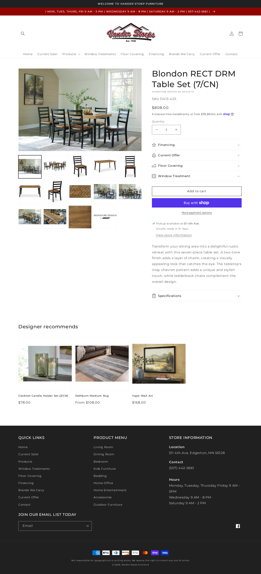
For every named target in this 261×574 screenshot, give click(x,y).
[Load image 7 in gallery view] (54, 191)
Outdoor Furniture (108, 504)
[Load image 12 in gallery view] (54, 217)
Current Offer (28, 497)
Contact (24, 504)
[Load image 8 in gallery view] (80, 191)
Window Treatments (34, 469)
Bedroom (101, 461)
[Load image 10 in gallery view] (130, 191)
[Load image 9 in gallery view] (105, 191)
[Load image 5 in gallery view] (130, 166)
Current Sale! (28, 454)
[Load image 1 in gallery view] (29, 166)
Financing (26, 483)
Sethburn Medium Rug (92, 395)
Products (25, 461)
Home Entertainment (110, 490)
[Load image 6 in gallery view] (29, 191)
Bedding (100, 476)
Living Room (103, 447)
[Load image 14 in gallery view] (105, 217)
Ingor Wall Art (142, 395)
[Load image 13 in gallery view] (80, 217)
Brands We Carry (31, 490)
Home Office (103, 483)
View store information (174, 235)
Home (23, 447)
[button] (22, 33)
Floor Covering (29, 476)
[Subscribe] (87, 526)
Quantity (158, 121)
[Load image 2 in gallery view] (54, 166)
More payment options (197, 212)
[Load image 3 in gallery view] (80, 166)
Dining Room (104, 454)
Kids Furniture (105, 469)
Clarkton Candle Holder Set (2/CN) (43, 395)
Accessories (103, 497)
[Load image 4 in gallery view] (105, 166)
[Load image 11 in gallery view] (29, 217)
